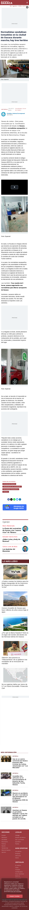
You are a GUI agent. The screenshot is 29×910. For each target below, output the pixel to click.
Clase (16, 867)
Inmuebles (18, 851)
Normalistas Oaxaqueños (11, 489)
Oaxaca (6, 491)
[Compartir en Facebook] (8, 499)
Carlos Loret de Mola (9, 546)
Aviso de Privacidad (15, 891)
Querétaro (18, 841)
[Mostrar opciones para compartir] (27, 7)
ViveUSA (17, 869)
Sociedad (4, 839)
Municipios (5, 841)
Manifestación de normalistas (12, 486)
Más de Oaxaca (6, 850)
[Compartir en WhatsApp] (14, 499)
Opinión (6, 522)
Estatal (4, 835)
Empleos (17, 853)
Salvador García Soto (9, 537)
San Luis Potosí (19, 839)
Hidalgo (17, 835)
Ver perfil (10, 114)
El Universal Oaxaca (9, 484)
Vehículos (18, 855)
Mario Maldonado (8, 526)
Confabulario (19, 871)
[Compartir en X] (11, 499)
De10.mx (17, 876)
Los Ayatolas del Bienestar (8, 550)
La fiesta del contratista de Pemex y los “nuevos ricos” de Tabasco (11, 530)
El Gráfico (18, 865)
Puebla (17, 843)
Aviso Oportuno (19, 873)
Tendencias (5, 848)
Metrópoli (4, 109)
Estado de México (20, 837)
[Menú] (27, 2)
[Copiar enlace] (20, 499)
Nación (4, 846)
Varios (17, 857)
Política (4, 843)
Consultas (18, 878)
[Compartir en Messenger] (17, 499)
